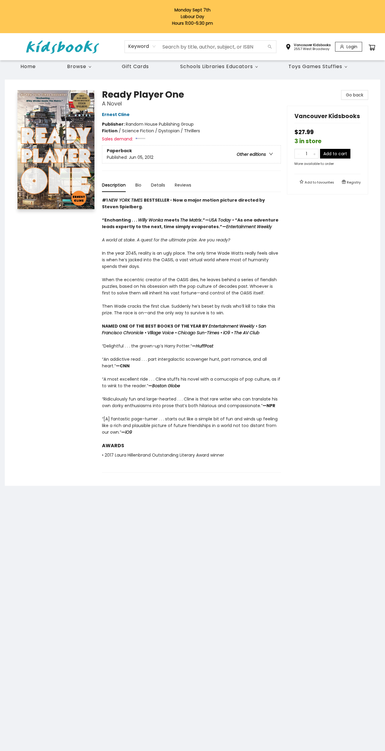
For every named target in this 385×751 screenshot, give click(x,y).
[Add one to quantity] (314, 153)
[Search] (270, 47)
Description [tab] (114, 185)
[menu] (192, 67)
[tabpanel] (191, 335)
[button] (308, 48)
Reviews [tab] (183, 185)
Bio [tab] (138, 185)
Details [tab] (158, 185)
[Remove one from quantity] (298, 153)
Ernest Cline (116, 115)
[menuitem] (28, 67)
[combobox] (142, 46)
